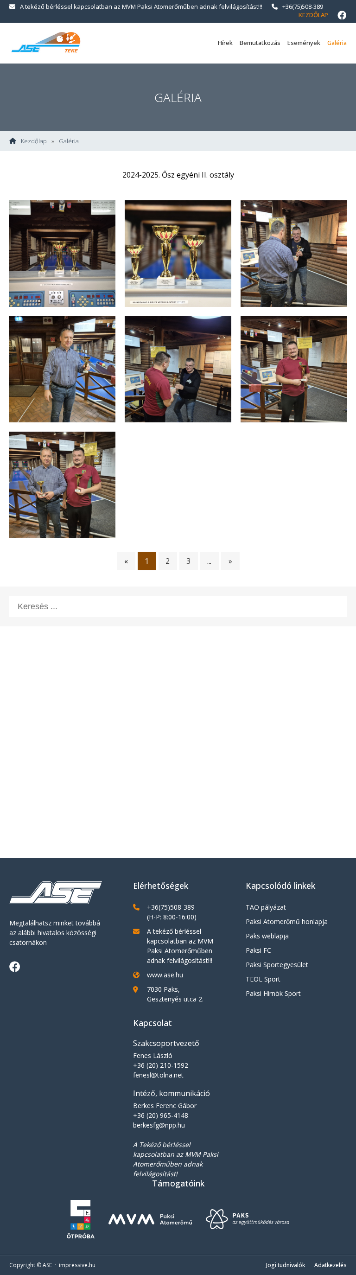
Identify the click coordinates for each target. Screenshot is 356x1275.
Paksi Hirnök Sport (273, 993)
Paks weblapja (267, 935)
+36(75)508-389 (302, 6)
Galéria (337, 42)
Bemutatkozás (260, 42)
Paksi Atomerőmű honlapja (287, 921)
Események (303, 42)
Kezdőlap (313, 15)
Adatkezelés (330, 1265)
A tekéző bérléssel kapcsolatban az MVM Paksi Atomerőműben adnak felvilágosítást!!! (141, 6)
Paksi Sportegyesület (277, 964)
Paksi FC (258, 950)
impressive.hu (77, 1265)
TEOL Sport (263, 979)
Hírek (225, 42)
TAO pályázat (266, 907)
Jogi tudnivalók (285, 1265)
